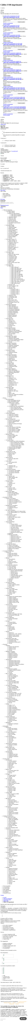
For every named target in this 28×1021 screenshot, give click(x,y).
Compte (2, 895)
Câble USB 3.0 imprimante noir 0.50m (11, 36)
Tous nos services (22, 1001)
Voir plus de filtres (4, 149)
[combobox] (7, 203)
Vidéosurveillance (7, 1002)
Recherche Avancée (5, 205)
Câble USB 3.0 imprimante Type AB (11, 26)
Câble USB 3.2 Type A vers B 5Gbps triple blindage (14, 107)
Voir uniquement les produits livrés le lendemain (14, 132)
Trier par (2, 13)
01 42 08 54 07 (15, 151)
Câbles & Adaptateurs (7, 898)
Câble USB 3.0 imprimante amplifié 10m (12, 70)
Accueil (4, 897)
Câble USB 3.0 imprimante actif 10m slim (12, 79)
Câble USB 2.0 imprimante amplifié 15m (12, 62)
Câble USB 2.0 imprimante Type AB (11, 17)
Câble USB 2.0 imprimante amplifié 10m (12, 54)
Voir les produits (6, 24)
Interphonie (11, 1003)
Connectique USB (7, 899)
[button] (8, 23)
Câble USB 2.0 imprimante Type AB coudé (12, 44)
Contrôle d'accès (20, 1002)
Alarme (14, 1002)
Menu (2, 207)
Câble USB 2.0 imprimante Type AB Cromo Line (14, 88)
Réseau (17, 1003)
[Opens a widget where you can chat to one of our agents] (23, 1018)
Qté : (4, 21)
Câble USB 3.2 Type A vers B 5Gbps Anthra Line (14, 98)
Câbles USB (3, 124)
